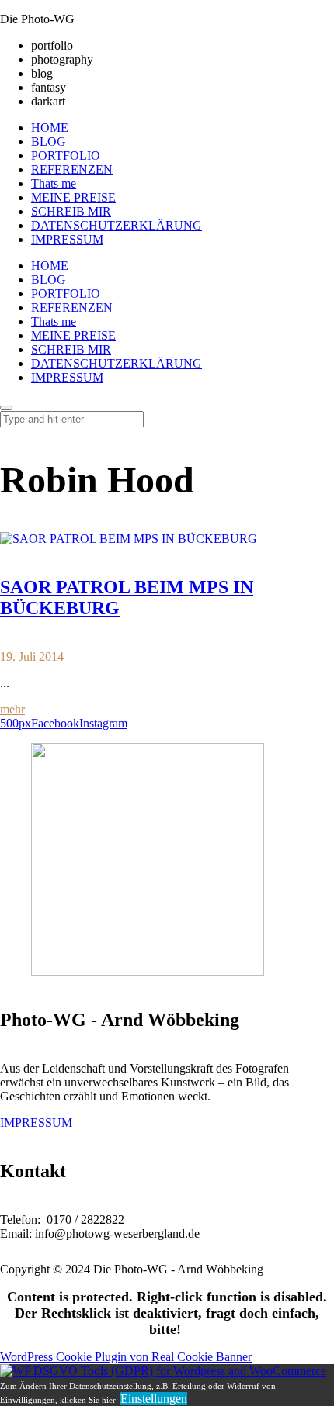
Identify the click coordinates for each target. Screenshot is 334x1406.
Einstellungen (153, 1398)
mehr (12, 709)
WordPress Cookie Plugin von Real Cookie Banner (126, 1356)
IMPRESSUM (36, 1122)
